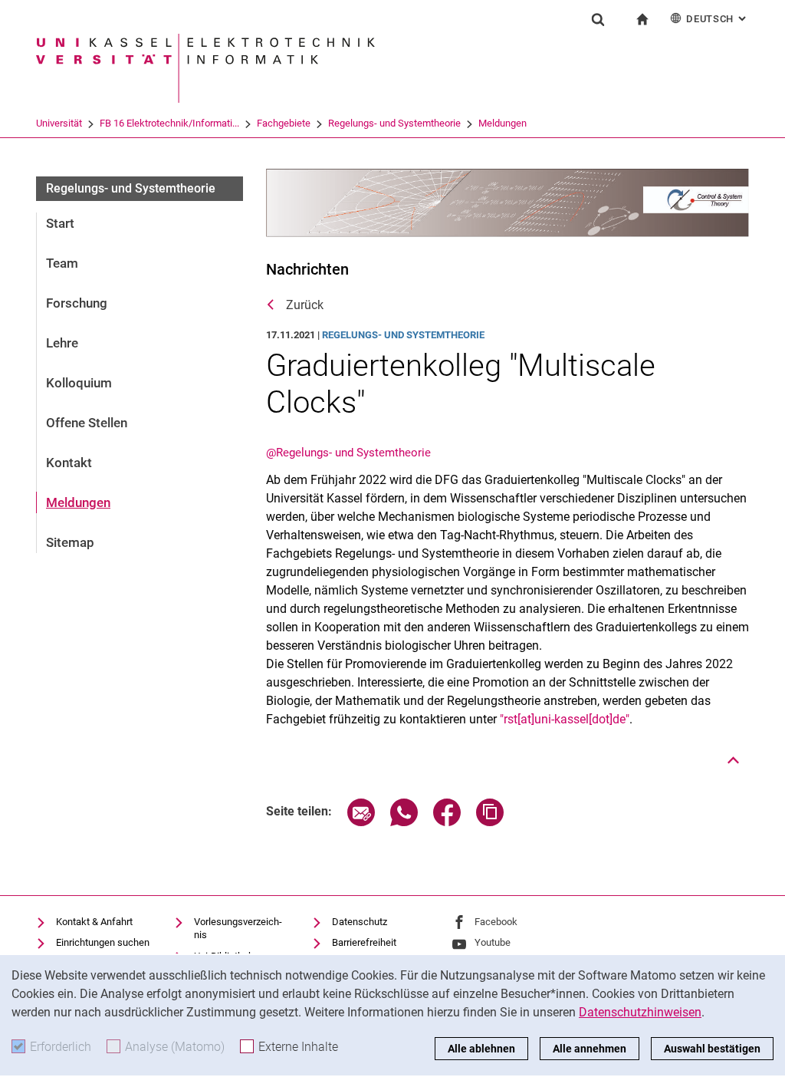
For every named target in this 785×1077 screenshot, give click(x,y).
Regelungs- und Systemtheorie (394, 123)
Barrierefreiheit (364, 942)
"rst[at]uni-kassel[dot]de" (564, 719)
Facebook (496, 921)
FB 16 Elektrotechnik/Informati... (169, 123)
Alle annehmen (589, 1048)
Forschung (76, 303)
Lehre (62, 343)
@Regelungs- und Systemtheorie (348, 452)
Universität (59, 123)
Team (62, 263)
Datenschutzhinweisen (640, 1012)
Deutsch (717, 19)
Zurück (305, 305)
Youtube (493, 942)
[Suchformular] (598, 19)
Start (60, 223)
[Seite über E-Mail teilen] (361, 822)
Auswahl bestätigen (712, 1048)
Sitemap (70, 542)
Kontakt (69, 462)
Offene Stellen (86, 422)
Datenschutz (359, 921)
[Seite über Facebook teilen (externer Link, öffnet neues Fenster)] (447, 822)
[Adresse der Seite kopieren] (490, 822)
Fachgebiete (283, 123)
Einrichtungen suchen (102, 942)
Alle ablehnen (481, 1048)
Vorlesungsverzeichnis (238, 928)
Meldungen (502, 123)
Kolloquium (79, 382)
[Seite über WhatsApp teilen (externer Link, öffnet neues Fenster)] (404, 822)
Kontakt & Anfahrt (94, 921)
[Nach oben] (733, 760)
